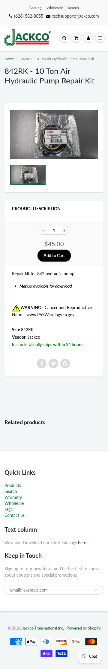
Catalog (35, 7)
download (63, 285)
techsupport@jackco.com (75, 16)
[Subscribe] (96, 590)
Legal (9, 509)
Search (73, 7)
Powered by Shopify (84, 628)
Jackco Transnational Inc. (43, 628)
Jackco (34, 337)
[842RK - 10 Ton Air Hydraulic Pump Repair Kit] (54, 134)
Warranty (13, 497)
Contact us (14, 515)
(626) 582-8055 (28, 16)
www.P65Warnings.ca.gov (50, 314)
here (82, 542)
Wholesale (54, 7)
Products (12, 485)
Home (9, 58)
